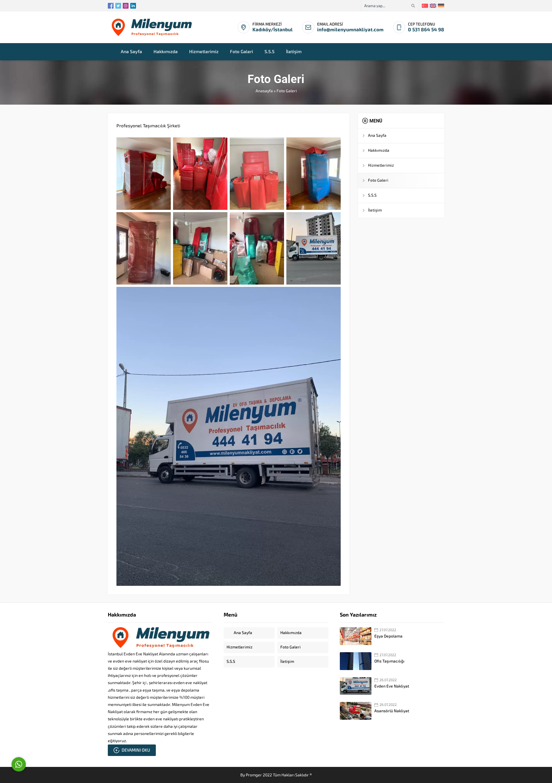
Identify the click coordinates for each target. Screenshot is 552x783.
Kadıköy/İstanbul (272, 30)
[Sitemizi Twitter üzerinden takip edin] (118, 6)
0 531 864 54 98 (426, 30)
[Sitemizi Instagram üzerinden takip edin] (126, 6)
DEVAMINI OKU (136, 750)
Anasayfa (264, 91)
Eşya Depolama (388, 636)
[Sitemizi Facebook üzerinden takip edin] (111, 6)
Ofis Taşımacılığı (389, 661)
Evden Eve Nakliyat (391, 686)
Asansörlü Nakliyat (391, 711)
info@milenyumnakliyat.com (350, 30)
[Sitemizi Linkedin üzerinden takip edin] (133, 6)
